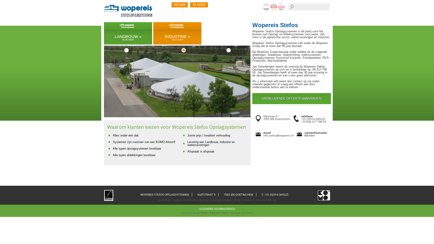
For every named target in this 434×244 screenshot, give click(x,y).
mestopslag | (165, 200)
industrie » (177, 37)
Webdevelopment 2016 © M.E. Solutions (231, 212)
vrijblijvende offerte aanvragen (291, 98)
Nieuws (180, 5)
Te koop (199, 5)
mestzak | (261, 200)
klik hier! (309, 135)
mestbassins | (191, 200)
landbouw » (128, 37)
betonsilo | (205, 200)
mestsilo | (177, 200)
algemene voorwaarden (217, 209)
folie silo (271, 200)
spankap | (216, 200)
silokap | (237, 200)
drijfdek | (227, 200)
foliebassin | (248, 200)
